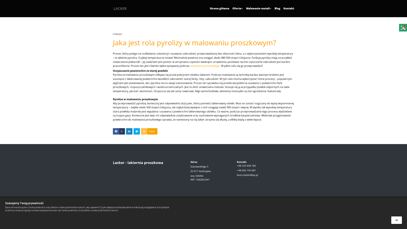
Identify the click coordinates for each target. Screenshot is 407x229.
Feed (152, 131)
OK (396, 220)
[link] (236, 9)
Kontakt (288, 8)
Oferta (236, 8)
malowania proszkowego (205, 66)
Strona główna (219, 8)
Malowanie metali (258, 8)
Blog (277, 8)
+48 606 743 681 (246, 170)
